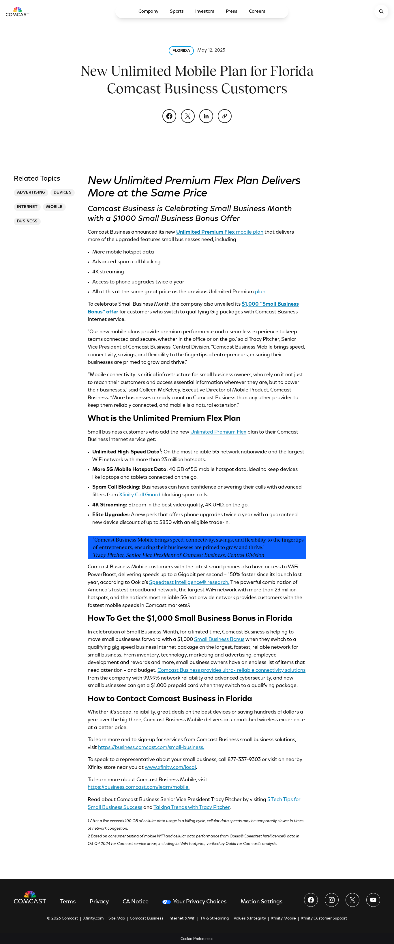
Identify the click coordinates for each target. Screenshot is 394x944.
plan (260, 292)
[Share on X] (188, 116)
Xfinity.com (93, 919)
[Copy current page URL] (225, 116)
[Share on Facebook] (169, 116)
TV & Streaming (214, 919)
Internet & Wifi (181, 919)
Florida (181, 51)
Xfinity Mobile (283, 919)
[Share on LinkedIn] (206, 116)
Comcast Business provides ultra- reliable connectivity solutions (231, 670)
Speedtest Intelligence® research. (189, 582)
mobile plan (219, 232)
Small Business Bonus (219, 639)
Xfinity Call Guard (139, 495)
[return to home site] (17, 11)
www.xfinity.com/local (170, 767)
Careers (257, 11)
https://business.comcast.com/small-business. (151, 747)
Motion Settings (262, 902)
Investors (204, 11)
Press (231, 11)
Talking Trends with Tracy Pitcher (191, 807)
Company (148, 11)
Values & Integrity (250, 919)
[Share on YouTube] (373, 900)
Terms (68, 902)
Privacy (99, 902)
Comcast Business (147, 919)
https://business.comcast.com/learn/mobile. (139, 787)
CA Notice (136, 902)
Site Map (116, 919)
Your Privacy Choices (200, 902)
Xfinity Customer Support (324, 919)
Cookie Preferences (197, 939)
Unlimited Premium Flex (218, 432)
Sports (177, 11)
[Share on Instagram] (332, 900)
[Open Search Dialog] (381, 11)
